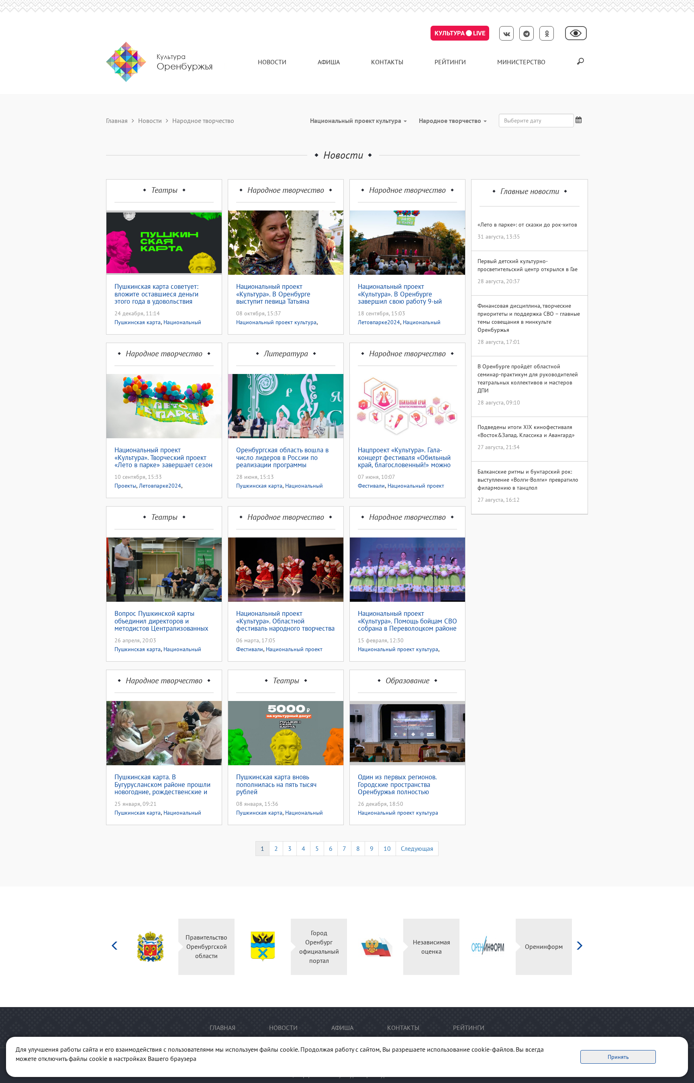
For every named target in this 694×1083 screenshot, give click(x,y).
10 (387, 848)
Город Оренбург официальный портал (319, 946)
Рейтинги (450, 62)
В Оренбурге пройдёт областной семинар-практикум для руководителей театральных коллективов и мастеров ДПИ (528, 378)
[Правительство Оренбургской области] (150, 947)
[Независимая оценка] (375, 947)
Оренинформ (544, 946)
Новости (272, 62)
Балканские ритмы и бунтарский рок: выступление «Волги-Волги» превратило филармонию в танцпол (528, 479)
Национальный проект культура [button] (356, 120)
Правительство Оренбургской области (206, 946)
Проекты (125, 485)
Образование (407, 680)
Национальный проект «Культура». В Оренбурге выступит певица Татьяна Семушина (273, 294)
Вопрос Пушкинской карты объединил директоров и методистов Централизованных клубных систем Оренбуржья (161, 621)
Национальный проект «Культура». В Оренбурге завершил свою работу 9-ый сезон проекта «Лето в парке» (403, 294)
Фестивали (371, 485)
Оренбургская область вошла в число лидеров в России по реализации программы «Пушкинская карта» (282, 457)
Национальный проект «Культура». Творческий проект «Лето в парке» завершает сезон (163, 457)
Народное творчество (285, 190)
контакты (387, 62)
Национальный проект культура (276, 322)
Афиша (329, 62)
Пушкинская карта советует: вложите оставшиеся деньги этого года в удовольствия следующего (156, 294)
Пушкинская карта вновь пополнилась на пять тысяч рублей (276, 784)
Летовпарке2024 (379, 322)
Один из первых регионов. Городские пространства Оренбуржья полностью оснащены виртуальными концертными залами (397, 784)
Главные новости (529, 191)
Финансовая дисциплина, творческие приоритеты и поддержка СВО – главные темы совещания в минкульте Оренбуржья (529, 317)
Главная (117, 120)
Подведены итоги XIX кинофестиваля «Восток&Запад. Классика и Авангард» (526, 431)
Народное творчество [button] (451, 120)
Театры (164, 190)
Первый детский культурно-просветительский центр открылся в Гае (528, 265)
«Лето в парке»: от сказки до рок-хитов (527, 224)
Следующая (417, 848)
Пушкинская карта (137, 322)
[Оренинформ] (488, 947)
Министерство (521, 62)
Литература (286, 353)
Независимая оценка (431, 946)
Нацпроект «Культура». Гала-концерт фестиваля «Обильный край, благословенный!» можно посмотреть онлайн (404, 457)
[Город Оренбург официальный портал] (263, 947)
